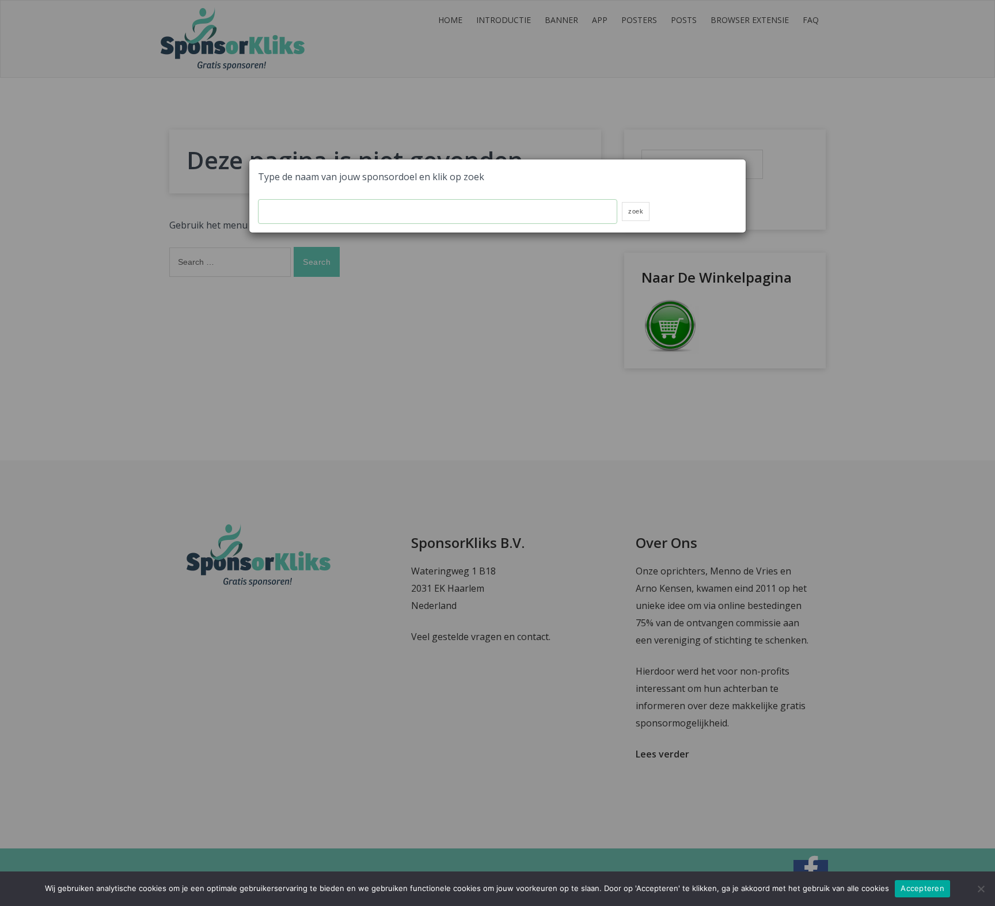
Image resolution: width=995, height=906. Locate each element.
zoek (635, 211)
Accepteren (922, 888)
